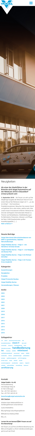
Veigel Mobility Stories (9, 282)
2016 (3, 320)
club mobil (24, 343)
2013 (3, 329)
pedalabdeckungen (17, 355)
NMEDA (27, 353)
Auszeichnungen (6, 270)
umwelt (20, 360)
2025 (3, 293)
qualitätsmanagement (11, 358)
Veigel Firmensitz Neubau (10, 279)
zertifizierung (7, 368)
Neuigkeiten (5, 273)
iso (2, 350)
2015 (3, 323)
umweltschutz (15, 363)
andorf (5, 340)
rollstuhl (15, 360)
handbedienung (21, 348)
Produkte (4, 276)
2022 (3, 302)
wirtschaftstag (19, 365)
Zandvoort (26, 365)
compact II (10, 345)
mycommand (16, 353)
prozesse (3, 358)
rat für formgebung (22, 358)
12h (2, 340)
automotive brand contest (14, 340)
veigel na (21, 363)
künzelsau (8, 350)
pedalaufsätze (26, 355)
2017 (3, 317)
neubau (22, 353)
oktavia (10, 355)
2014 (3, 326)
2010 (3, 332)
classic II (15, 343)
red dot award (4, 360)
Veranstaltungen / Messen (10, 285)
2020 (3, 308)
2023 (3, 299)
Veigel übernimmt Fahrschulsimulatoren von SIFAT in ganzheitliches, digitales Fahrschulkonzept (16, 239)
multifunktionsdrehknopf (6, 353)
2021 (3, 305)
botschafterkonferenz (6, 343)
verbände (3, 365)
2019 (3, 311)
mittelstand (22, 350)
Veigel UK (27, 363)
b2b (23, 340)
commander (3, 345)
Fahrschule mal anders (6, 348)
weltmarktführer (10, 365)
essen (25, 345)
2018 (3, 314)
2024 (3, 296)
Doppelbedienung (18, 345)
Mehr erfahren (6, 223)
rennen (10, 360)
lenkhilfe (14, 350)
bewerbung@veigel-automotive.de (13, 396)
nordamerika (4, 355)
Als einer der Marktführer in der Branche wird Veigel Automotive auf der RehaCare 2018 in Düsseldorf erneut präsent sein (16, 190)
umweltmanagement (5, 363)
